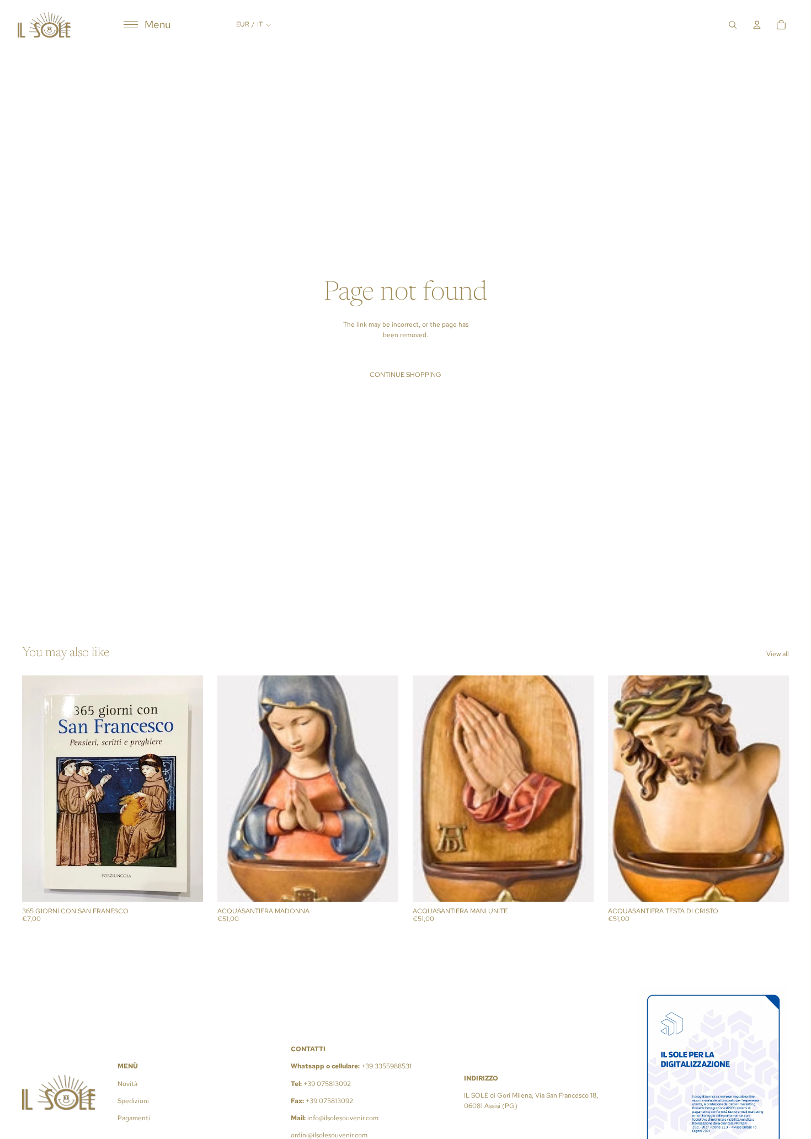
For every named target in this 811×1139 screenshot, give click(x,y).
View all (777, 654)
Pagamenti (134, 1118)
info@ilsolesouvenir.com (342, 1118)
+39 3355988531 (386, 1066)
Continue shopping (405, 374)
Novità (127, 1083)
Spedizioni (133, 1101)
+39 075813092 (327, 1083)
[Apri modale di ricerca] (733, 25)
